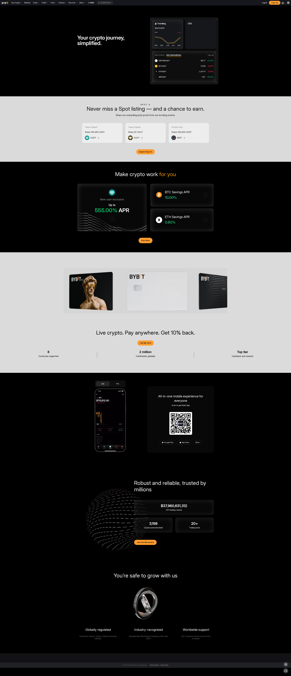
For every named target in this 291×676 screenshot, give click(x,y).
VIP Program (146, 672)
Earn (206, 672)
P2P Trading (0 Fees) (150, 668)
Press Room (111, 672)
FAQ (173, 664)
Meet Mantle (111, 668)
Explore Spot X (145, 152)
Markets (27, 3)
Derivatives (209, 668)
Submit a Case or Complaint (182, 668)
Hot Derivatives (173, 55)
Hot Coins (159, 55)
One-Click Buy (147, 664)
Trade (207, 664)
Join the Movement (145, 542)
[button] (285, 664)
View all (210, 55)
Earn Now (145, 240)
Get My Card (145, 343)
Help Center (176, 672)
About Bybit (111, 664)
